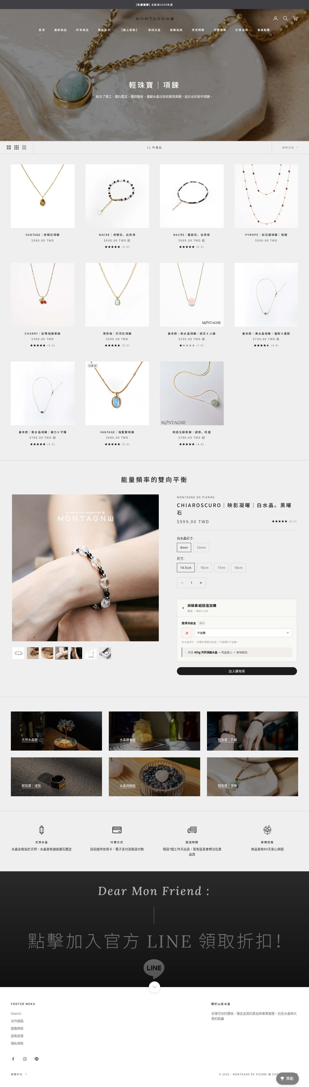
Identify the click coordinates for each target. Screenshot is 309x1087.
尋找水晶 (154, 30)
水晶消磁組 (127, 785)
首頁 (42, 30)
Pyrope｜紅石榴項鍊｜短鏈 (266, 234)
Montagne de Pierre (196, 497)
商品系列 (104, 30)
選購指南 (176, 30)
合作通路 (17, 1021)
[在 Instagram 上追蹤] (25, 1059)
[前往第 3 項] (47, 653)
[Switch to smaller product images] (16, 147)
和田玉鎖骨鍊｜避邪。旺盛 (192, 432)
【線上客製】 (129, 30)
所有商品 (82, 30)
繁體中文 (17, 1074)
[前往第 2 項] (32, 653)
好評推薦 (220, 30)
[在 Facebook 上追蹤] (13, 1059)
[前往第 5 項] (76, 653)
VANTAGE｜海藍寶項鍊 (117, 432)
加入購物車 (237, 671)
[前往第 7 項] (105, 653)
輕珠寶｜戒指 (31, 785)
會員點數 (263, 30)
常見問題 (198, 30)
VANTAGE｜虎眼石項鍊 (43, 234)
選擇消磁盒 (193, 623)
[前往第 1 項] (18, 653)
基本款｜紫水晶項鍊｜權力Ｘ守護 (43, 432)
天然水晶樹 (30, 740)
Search (16, 1013)
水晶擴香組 (127, 740)
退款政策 (17, 1036)
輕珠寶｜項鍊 (227, 785)
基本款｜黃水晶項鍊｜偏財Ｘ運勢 (266, 333)
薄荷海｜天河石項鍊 (117, 333)
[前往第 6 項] (90, 653)
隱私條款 (17, 1043)
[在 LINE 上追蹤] (36, 1059)
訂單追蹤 (241, 30)
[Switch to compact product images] (24, 147)
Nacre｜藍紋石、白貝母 (191, 234)
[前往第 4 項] (61, 653)
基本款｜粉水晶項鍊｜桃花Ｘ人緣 (192, 333)
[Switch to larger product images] (9, 147)
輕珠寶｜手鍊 (227, 740)
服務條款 (17, 1028)
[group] (154, 929)
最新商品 (60, 30)
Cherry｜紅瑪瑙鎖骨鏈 (43, 333)
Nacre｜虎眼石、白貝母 (117, 234)
